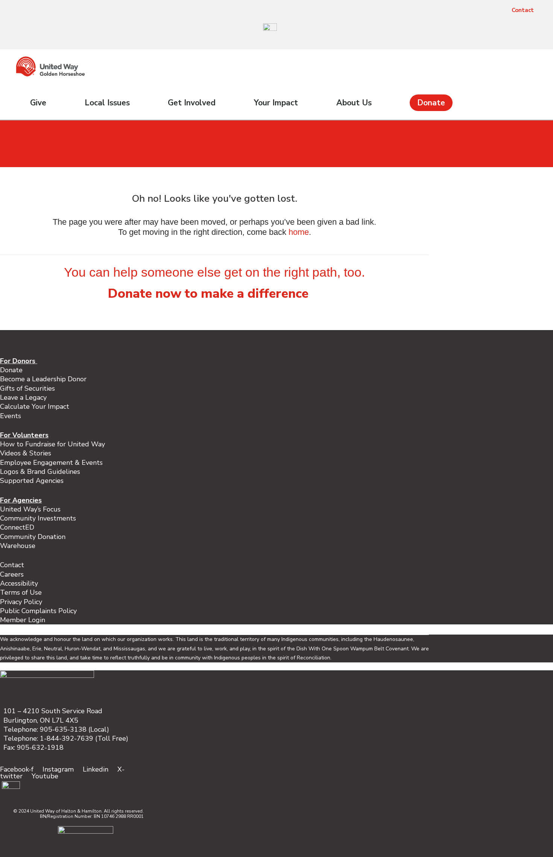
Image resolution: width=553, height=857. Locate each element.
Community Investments (38, 518)
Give (38, 102)
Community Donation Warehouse (32, 541)
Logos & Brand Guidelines (40, 471)
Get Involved (192, 102)
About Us (354, 102)
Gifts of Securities (27, 388)
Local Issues (107, 102)
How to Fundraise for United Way (52, 444)
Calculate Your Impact (34, 406)
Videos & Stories (25, 453)
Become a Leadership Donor (43, 379)
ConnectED (17, 527)
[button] (530, 43)
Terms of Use (21, 592)
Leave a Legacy (23, 397)
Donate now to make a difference (208, 293)
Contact (523, 10)
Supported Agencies (32, 480)
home (299, 232)
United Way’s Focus (30, 509)
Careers (12, 574)
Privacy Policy (21, 601)
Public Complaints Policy (38, 610)
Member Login (22, 619)
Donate (431, 102)
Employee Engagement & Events (51, 462)
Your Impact (276, 102)
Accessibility (19, 583)
